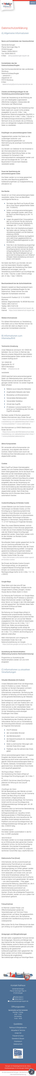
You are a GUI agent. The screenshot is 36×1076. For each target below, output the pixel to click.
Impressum (18, 1041)
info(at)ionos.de (13, 369)
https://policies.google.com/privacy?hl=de (17, 644)
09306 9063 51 (19, 999)
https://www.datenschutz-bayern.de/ (21, 310)
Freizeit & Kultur (18, 1036)
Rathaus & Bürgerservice (18, 1027)
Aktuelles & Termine (18, 1030)
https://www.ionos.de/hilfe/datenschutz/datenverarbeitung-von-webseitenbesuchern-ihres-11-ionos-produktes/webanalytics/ (18, 434)
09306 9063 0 (19, 997)
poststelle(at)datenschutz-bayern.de (20, 308)
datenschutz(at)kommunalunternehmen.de (17, 84)
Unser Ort (18, 1033)
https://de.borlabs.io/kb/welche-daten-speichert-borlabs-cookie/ (18, 558)
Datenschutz (18, 1044)
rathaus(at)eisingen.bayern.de (18, 56)
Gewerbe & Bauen (18, 1038)
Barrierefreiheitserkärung (18, 1074)
